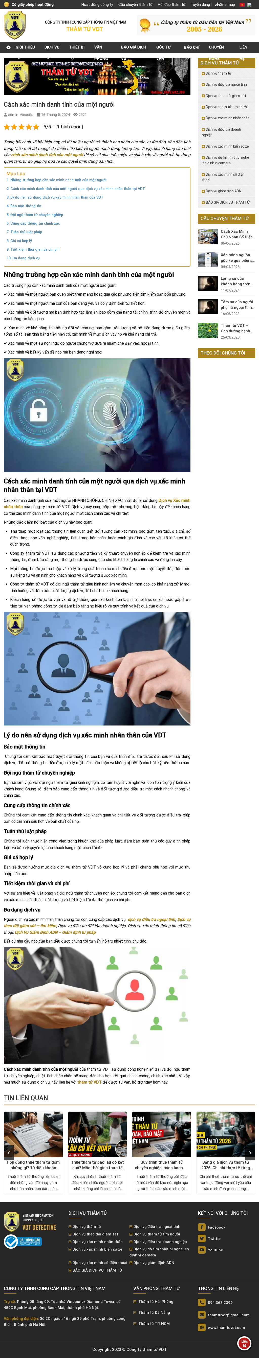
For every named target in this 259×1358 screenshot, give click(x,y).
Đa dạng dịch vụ (26, 258)
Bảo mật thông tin (25, 206)
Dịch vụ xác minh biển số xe (227, 146)
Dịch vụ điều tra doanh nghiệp (221, 132)
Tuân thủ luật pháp (26, 232)
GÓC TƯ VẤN (163, 49)
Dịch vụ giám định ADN (223, 191)
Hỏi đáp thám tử (171, 4)
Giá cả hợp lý (21, 241)
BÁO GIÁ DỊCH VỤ (133, 49)
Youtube (215, 1250)
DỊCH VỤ (52, 47)
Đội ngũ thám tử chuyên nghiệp (36, 215)
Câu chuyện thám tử (135, 4)
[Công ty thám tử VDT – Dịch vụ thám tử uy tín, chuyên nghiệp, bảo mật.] (15, 25)
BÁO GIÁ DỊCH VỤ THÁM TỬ (228, 202)
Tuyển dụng (200, 4)
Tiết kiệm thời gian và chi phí (34, 249)
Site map (227, 4)
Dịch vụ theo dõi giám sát (226, 96)
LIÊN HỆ (243, 49)
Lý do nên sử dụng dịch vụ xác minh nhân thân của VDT (56, 197)
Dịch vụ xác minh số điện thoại (223, 177)
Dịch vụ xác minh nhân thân (228, 118)
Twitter (214, 1238)
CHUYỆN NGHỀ (216, 49)
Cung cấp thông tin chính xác (35, 223)
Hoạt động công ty (97, 4)
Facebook (216, 1227)
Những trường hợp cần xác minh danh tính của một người (58, 180)
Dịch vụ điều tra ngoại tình (226, 84)
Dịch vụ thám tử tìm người (227, 107)
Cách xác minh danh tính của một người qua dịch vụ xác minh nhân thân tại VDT (77, 189)
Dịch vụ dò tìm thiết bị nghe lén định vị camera (225, 160)
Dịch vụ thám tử (218, 73)
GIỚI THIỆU (25, 47)
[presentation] (9, 1152)
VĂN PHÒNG (101, 49)
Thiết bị (76, 47)
